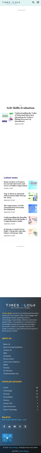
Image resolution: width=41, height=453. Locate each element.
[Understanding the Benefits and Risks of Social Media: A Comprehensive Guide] (32, 220)
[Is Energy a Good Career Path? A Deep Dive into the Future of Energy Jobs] (32, 232)
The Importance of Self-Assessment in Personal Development (14, 207)
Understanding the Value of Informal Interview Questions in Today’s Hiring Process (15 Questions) (26, 117)
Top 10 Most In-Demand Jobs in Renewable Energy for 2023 (15, 196)
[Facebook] (4, 427)
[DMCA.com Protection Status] (7, 443)
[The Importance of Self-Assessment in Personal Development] (32, 208)
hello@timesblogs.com (14, 419)
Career (5, 121)
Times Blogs (7, 313)
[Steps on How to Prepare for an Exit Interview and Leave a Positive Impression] (32, 185)
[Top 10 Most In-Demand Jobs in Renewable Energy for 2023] (32, 197)
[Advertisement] (20, 31)
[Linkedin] (9, 427)
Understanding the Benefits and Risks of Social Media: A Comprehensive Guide (15, 219)
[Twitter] (25, 427)
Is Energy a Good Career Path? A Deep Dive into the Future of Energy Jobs (15, 231)
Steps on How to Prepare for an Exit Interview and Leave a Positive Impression (15, 184)
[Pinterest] (20, 427)
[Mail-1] (15, 427)
